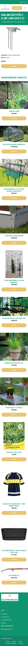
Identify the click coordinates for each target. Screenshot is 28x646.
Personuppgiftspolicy (10, 643)
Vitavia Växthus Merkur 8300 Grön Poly (14, 144)
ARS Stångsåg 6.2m (14, 575)
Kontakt (14, 641)
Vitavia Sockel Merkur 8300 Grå (14, 236)
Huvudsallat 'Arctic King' (14, 452)
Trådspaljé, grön (14, 111)
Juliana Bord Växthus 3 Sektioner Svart (14, 318)
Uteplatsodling (16, 55)
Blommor (4, 614)
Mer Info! (14, 66)
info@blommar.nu (22, 2)
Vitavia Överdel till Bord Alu (14, 407)
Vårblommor (5, 617)
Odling (9, 55)
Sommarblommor (7, 620)
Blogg (4, 623)
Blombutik (17, 8)
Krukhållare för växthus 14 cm (14, 363)
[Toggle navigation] (25, 8)
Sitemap (21, 643)
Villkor (20, 641)
